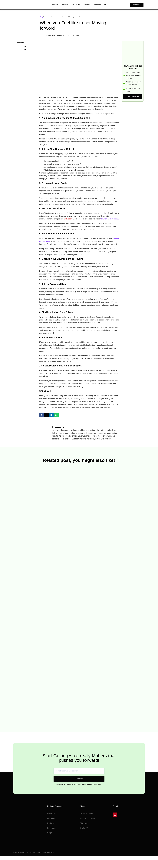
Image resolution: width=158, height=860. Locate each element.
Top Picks (64, 5)
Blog (105, 5)
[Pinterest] (115, 815)
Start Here (54, 5)
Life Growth (76, 5)
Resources (97, 5)
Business (86, 5)
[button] (41, 415)
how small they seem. (110, 219)
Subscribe (79, 779)
